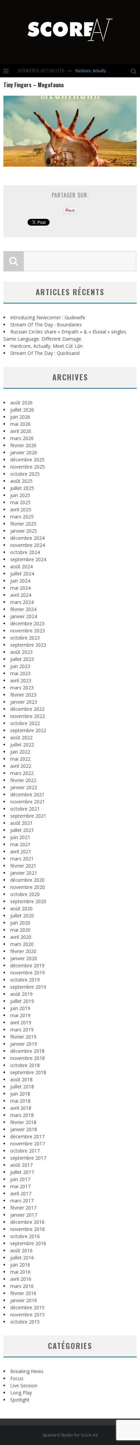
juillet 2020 (22, 915)
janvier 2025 (23, 531)
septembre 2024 (28, 559)
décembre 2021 (27, 794)
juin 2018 (20, 1093)
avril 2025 (20, 509)
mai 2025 (20, 502)
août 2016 (21, 1250)
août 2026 (21, 402)
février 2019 (23, 1036)
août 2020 (21, 908)
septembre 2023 (28, 645)
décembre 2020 (27, 880)
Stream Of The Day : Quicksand (45, 353)
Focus (16, 1378)
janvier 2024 (23, 616)
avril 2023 (20, 680)
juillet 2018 (22, 1086)
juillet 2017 (22, 1172)
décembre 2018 (27, 1051)
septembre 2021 (28, 816)
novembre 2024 (27, 545)
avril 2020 (20, 937)
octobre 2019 (25, 979)
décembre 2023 (27, 623)
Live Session (23, 1385)
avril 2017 (20, 1193)
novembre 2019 (27, 972)
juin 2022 (20, 751)
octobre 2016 (25, 1236)
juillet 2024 (22, 573)
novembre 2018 (27, 1058)
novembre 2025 (27, 466)
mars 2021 (22, 858)
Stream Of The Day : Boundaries (46, 324)
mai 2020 (20, 930)
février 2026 (23, 445)
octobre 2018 (25, 1065)
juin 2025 (20, 495)
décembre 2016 (27, 1222)
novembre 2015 (27, 1314)
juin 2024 (20, 580)
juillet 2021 (22, 830)
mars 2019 (22, 1029)
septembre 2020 (28, 901)
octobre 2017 (25, 1150)
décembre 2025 (27, 459)
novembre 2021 (27, 801)
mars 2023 (22, 687)
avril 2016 (20, 1279)
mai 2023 (20, 673)
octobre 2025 (25, 474)
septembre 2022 (28, 730)
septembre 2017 (28, 1158)
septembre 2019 (28, 987)
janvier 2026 (23, 452)
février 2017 (23, 1207)
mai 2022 (20, 759)
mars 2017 (22, 1200)
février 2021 (23, 865)
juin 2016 (20, 1264)
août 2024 (21, 566)
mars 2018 (22, 1115)
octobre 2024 (25, 552)
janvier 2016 (23, 1300)
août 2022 (21, 737)
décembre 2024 (27, 538)
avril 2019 (20, 1022)
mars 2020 (22, 944)
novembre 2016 (27, 1229)
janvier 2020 (23, 958)
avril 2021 (20, 851)
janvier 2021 (23, 873)
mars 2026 (22, 438)
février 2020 (23, 951)
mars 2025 (22, 516)
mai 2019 (20, 1015)
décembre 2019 (27, 965)
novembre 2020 (27, 887)
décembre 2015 (27, 1307)
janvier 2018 (23, 1129)
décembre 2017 (27, 1136)
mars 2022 (22, 773)
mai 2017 (20, 1186)
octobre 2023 (25, 637)
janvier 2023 (23, 702)
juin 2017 (20, 1179)
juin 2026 (20, 417)
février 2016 (23, 1293)
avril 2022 (20, 766)
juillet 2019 (22, 1001)
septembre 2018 (28, 1072)
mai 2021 (20, 844)
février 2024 (23, 609)
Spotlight (20, 1399)
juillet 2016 (22, 1257)
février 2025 (23, 523)
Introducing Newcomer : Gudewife (47, 317)
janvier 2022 (23, 787)
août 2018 (21, 1079)
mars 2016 (22, 1286)
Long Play (21, 1392)
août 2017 (21, 1165)
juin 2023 (20, 666)
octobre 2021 (25, 808)
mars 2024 (22, 602)
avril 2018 (20, 1108)
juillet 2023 (22, 659)
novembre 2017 (27, 1143)
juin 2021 (20, 837)
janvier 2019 (23, 1044)
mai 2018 (20, 1101)
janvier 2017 (23, 1215)
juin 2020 (20, 922)
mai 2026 (20, 424)
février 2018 (23, 1122)
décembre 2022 (27, 709)
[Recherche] (135, 70)
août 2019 (21, 994)
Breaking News (26, 1371)
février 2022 (23, 780)
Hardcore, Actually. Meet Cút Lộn (101, 70)
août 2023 (21, 652)
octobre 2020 (25, 894)
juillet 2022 (22, 744)
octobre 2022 (25, 723)
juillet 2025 (22, 488)
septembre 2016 (28, 1243)
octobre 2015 (25, 1321)
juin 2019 (20, 1008)
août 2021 (21, 823)
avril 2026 (20, 431)
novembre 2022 (27, 716)
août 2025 (21, 481)
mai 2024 (20, 588)
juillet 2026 (22, 409)
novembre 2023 (27, 630)
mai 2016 (20, 1272)
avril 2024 (20, 595)
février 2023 (23, 694)
